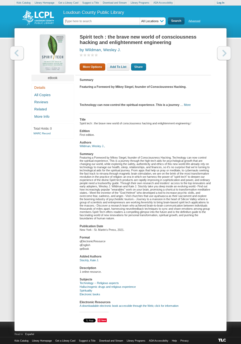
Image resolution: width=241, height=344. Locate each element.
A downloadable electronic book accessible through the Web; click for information (129, 305)
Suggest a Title (90, 2)
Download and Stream (115, 2)
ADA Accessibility (163, 2)
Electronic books (90, 294)
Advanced (194, 20)
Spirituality (86, 290)
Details (39, 88)
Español (29, 334)
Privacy (184, 340)
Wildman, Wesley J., (92, 146)
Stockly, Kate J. (89, 260)
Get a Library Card (68, 2)
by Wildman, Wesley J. (100, 50)
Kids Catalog (24, 2)
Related (40, 109)
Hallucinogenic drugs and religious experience (108, 286)
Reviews (41, 102)
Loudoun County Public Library (93, 12)
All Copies (42, 95)
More (187, 104)
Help (174, 340)
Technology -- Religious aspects (99, 283)
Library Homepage (44, 2)
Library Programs (140, 2)
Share (138, 66)
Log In (220, 2)
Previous (17, 53)
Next (224, 53)
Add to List (118, 66)
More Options (92, 66)
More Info (42, 116)
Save (103, 320)
